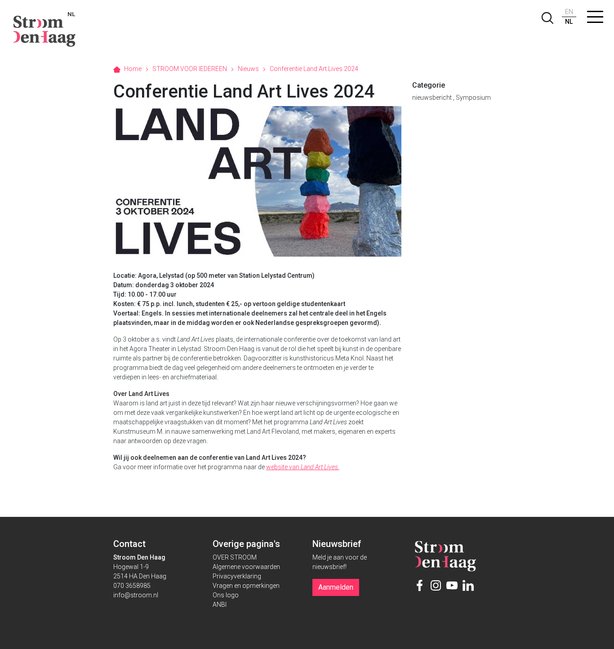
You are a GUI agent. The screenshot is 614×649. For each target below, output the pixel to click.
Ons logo (226, 595)
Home (133, 68)
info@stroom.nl (135, 595)
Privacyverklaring (237, 576)
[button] (595, 19)
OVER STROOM (235, 557)
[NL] (45, 27)
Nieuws (248, 68)
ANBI (220, 604)
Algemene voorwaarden (246, 566)
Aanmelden (335, 587)
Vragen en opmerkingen (246, 585)
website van (302, 467)
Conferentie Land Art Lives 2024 (314, 68)
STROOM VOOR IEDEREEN (189, 68)
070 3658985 (132, 585)
